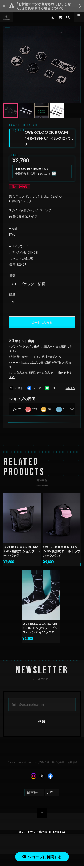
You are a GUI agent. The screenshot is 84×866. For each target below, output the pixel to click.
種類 (12, 275)
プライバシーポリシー (19, 762)
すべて (16, 409)
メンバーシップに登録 (25, 346)
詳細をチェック (22, 201)
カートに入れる (42, 322)
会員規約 (72, 762)
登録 (42, 721)
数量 (12, 294)
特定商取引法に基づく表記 (49, 762)
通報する (70, 388)
